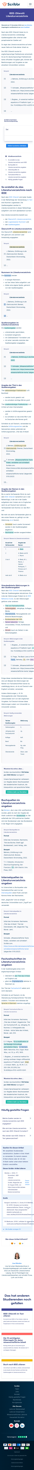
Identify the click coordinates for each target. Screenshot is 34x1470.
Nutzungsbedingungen (17, 1459)
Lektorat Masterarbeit (17, 1409)
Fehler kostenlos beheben (17, 146)
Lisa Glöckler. (28, 25)
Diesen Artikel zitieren (27, 1182)
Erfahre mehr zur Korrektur (17, 792)
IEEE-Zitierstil (14, 197)
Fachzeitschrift (16, 988)
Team (17, 1389)
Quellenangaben (14, 224)
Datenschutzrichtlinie (17, 1462)
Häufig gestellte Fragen (15, 179)
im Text (29, 200)
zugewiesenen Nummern (17, 222)
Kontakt (17, 1394)
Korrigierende (17, 1402)
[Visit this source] (28, 1209)
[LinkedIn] (22, 1425)
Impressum (17, 1452)
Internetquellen (6, 893)
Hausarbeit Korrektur (17, 1417)
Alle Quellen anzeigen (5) (13, 1229)
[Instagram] (17, 1425)
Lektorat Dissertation (17, 1412)
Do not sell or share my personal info (17, 1455)
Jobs (17, 1392)
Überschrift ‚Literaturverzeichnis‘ (19, 219)
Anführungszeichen (15, 426)
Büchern (7, 810)
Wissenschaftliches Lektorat (17, 1414)
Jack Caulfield (25, 27)
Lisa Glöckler (17, 1263)
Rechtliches (17, 1400)
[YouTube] (11, 1425)
